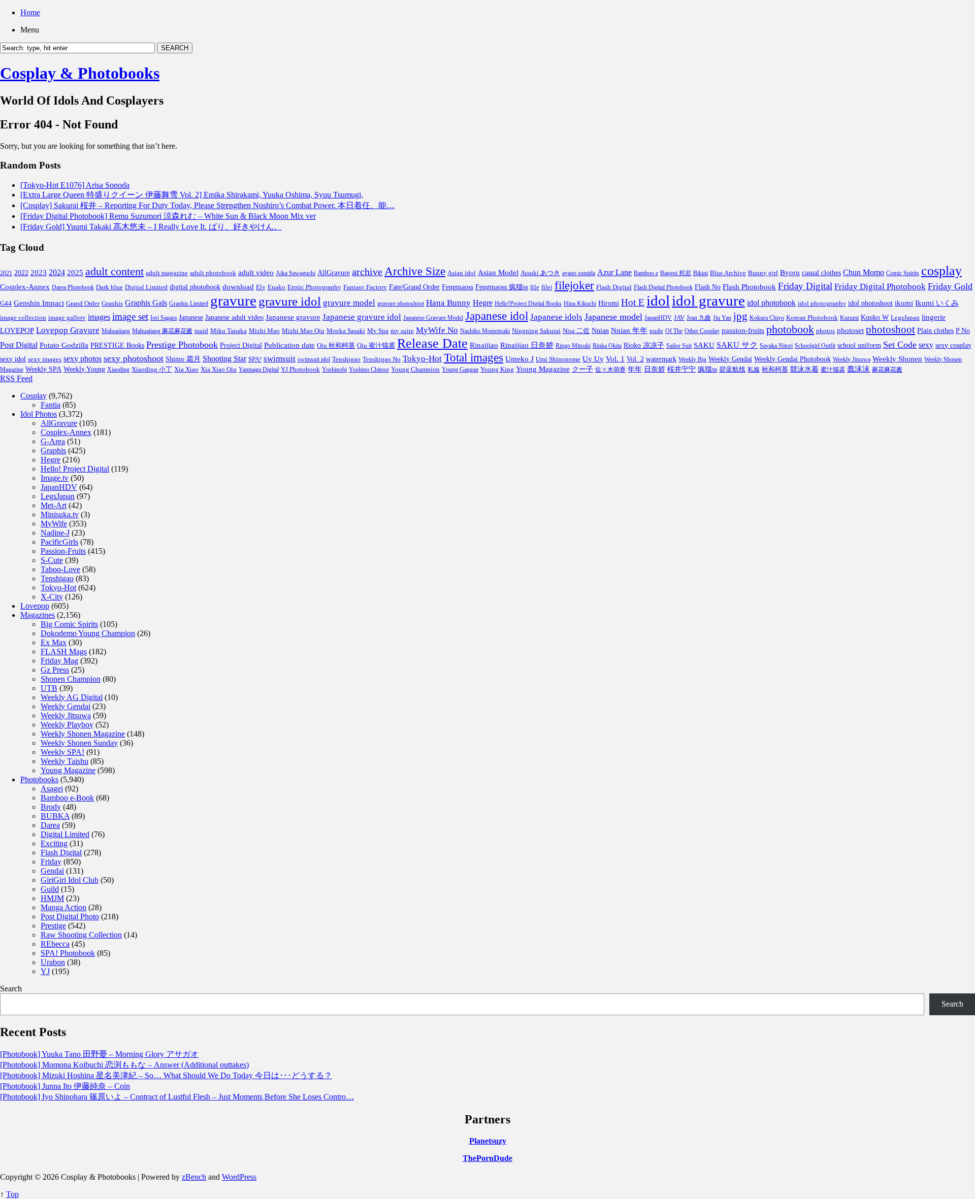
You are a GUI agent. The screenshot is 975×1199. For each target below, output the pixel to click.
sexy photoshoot (134, 358)
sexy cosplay (953, 345)
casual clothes (821, 273)
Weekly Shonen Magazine (83, 733)
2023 (38, 273)
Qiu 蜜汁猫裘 (376, 345)
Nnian (600, 331)
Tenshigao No (382, 359)
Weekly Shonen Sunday (79, 743)
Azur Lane (614, 272)
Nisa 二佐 (576, 331)
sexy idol (13, 359)
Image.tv (55, 478)
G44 (6, 303)
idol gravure (708, 300)
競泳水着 (804, 369)
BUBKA (55, 816)
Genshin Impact (39, 302)
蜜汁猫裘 (833, 369)
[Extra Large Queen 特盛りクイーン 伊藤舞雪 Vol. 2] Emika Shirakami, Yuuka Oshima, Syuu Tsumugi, (191, 194)
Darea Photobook (73, 287)
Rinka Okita (607, 345)
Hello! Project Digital (75, 468)
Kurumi (849, 317)
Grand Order (83, 303)
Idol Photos (38, 414)
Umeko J (519, 358)
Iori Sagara (163, 317)
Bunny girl (763, 273)
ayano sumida (578, 273)
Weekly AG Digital (72, 697)
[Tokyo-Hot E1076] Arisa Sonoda (74, 185)
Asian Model (498, 272)
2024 (57, 272)
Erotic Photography (314, 287)
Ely (261, 287)
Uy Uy (593, 359)
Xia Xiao (186, 369)
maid (201, 331)
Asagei (52, 788)
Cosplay (33, 395)
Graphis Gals (146, 302)
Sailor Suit (679, 345)
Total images (473, 357)
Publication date (289, 345)
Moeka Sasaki (346, 331)
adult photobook (213, 273)
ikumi (904, 303)
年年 (635, 369)
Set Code (900, 345)
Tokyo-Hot (422, 358)
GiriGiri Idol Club (70, 880)
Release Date (432, 343)
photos (825, 331)
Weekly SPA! (62, 752)
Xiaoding (118, 369)
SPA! (255, 359)
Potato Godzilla (64, 345)
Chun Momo (863, 272)
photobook (790, 329)
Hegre (483, 302)
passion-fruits (743, 330)
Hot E (632, 302)
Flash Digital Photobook (663, 287)
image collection (23, 317)
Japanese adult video (234, 317)
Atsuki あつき (540, 273)
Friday (51, 861)
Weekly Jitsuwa (851, 359)
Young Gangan (460, 369)
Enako (276, 287)
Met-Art (54, 505)
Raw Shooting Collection (81, 934)
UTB (49, 688)
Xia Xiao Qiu (219, 369)
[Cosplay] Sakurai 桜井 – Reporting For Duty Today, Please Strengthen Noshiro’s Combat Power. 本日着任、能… (207, 205)
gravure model (349, 303)
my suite (402, 331)
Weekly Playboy (67, 724)
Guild (50, 889)
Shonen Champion (71, 679)
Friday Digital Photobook (880, 286)
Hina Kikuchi (580, 303)
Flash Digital (614, 287)
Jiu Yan (722, 317)
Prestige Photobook (182, 345)
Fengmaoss (457, 287)
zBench (194, 1177)
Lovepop (34, 606)
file (534, 287)
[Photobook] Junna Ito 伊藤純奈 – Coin (65, 1086)
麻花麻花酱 (887, 369)
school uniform (859, 345)
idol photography (822, 303)
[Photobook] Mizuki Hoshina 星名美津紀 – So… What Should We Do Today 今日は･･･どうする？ (166, 1075)
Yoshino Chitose (369, 369)
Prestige (53, 925)
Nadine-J (55, 532)
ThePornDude (487, 1158)
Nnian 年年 (629, 330)
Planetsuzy (487, 1141)
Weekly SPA (43, 369)
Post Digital (19, 345)
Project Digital (241, 345)
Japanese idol (496, 315)
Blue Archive (728, 273)
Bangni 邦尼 (675, 273)
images (99, 317)
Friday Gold (950, 286)
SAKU (704, 345)
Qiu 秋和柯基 (336, 345)
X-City (52, 596)
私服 (754, 369)
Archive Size (414, 271)
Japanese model (613, 317)
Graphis (112, 303)
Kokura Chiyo (767, 317)
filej (546, 287)
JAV (679, 317)
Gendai (52, 871)
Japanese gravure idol (361, 317)
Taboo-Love (60, 569)
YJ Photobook (300, 369)
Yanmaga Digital (259, 369)
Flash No (708, 287)
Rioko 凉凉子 (644, 345)
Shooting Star (224, 358)
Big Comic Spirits (69, 624)
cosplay (941, 270)
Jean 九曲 (699, 317)
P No (963, 331)
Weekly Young (84, 369)
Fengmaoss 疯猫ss (501, 287)
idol (658, 300)
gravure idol (289, 301)
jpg (740, 316)
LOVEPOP (17, 330)
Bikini (700, 273)
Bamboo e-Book (67, 797)
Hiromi (608, 303)
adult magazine (167, 273)
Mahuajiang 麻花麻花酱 (162, 331)
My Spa (377, 331)
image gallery (67, 317)
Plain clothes (935, 331)
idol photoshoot (870, 303)
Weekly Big (692, 359)
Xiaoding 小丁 (152, 369)
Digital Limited (146, 287)
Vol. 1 (615, 359)
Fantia (50, 405)
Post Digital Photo (70, 916)
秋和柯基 (775, 369)
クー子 (582, 369)
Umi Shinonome (558, 359)
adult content (114, 271)
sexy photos (82, 358)
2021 (6, 273)
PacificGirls (59, 542)
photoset (850, 330)
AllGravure (333, 273)
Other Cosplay (702, 331)
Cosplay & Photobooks (79, 73)
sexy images (44, 359)
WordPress (239, 1177)
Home (30, 12)
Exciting (54, 843)
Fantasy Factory (365, 287)
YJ (45, 971)
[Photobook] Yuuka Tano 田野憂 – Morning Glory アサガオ (99, 1054)
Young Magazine (543, 369)
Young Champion (415, 369)
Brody (51, 807)
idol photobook (771, 302)
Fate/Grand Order (414, 287)
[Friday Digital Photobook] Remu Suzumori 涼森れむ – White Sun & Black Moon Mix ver (168, 216)
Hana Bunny (448, 303)
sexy (926, 345)
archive (367, 271)
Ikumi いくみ (937, 303)
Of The (673, 331)
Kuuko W (875, 317)
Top (12, 1194)
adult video (256, 273)
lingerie (934, 317)
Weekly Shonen (897, 359)
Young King (497, 369)
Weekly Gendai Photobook (792, 359)
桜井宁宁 (681, 369)
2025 (75, 273)
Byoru (790, 273)
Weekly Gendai (730, 359)
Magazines (37, 615)
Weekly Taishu (64, 761)
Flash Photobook (749, 287)
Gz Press (55, 669)
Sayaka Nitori (776, 345)
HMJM (52, 898)
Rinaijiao (484, 345)
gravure (233, 300)
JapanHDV (658, 317)
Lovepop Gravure (68, 330)
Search (11, 988)
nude (656, 331)
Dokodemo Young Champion (88, 633)
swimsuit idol (314, 359)
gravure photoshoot (400, 303)
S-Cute (52, 560)
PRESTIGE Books (117, 345)
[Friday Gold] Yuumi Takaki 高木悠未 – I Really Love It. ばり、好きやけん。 (151, 226)
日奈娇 (654, 369)
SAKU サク (737, 345)
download (238, 286)
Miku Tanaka (228, 331)
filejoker (574, 285)
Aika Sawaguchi (295, 273)
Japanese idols (556, 317)
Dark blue (109, 287)
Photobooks (39, 779)
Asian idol (461, 273)
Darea (50, 825)
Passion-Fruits (63, 551)
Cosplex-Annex (25, 287)
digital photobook (195, 287)
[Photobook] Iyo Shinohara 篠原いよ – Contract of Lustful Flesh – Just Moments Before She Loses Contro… (177, 1096)
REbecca (55, 944)
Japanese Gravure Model (433, 317)
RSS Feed (16, 378)
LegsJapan (905, 317)
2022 (21, 273)
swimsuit (280, 358)
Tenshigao (346, 359)
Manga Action (63, 907)
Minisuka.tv (60, 514)
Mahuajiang (116, 331)
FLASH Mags (64, 651)
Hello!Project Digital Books (528, 303)
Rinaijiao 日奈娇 (527, 345)
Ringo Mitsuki (573, 345)
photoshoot (890, 329)
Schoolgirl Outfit (815, 345)
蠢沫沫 (858, 369)
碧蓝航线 (732, 369)
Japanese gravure (293, 317)
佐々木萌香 (610, 369)
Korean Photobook (812, 317)
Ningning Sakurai (536, 331)
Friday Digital (805, 286)
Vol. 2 (635, 359)
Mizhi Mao (264, 331)
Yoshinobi (334, 369)
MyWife (54, 523)
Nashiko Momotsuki (485, 331)
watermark (661, 359)
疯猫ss (707, 369)
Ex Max (54, 642)
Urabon (53, 962)
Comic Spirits (902, 273)
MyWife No (437, 330)
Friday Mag (59, 660)
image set (130, 316)
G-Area (53, 441)
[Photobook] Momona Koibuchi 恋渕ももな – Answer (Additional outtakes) (124, 1064)
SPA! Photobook (68, 953)
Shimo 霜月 (183, 359)
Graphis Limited (188, 303)
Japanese (191, 317)
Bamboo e (646, 273)
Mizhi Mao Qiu (303, 331)
